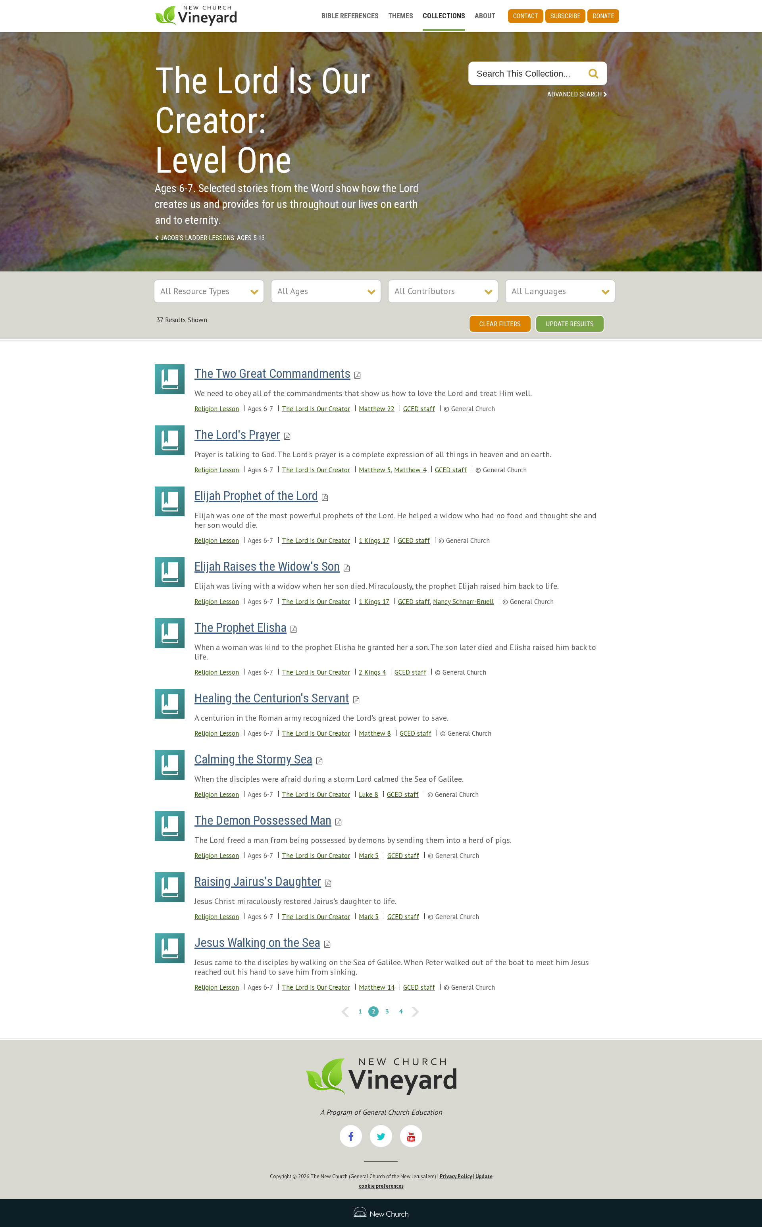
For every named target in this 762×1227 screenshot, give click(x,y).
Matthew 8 (375, 733)
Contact (525, 16)
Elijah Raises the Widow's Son (267, 566)
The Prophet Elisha (240, 627)
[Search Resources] (593, 73)
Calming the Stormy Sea (253, 759)
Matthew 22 (376, 408)
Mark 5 (369, 855)
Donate (603, 16)
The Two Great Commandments (272, 373)
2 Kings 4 (372, 672)
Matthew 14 (376, 987)
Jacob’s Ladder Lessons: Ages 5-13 (212, 238)
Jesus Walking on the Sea (257, 942)
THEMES (400, 16)
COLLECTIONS (444, 16)
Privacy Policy (456, 1176)
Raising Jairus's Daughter (257, 881)
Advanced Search (574, 94)
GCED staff (419, 408)
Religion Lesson (216, 408)
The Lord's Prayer (237, 434)
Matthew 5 (375, 469)
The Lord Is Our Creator (316, 408)
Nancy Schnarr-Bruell (463, 601)
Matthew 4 (410, 469)
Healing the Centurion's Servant (271, 698)
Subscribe (565, 16)
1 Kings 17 (374, 540)
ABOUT (485, 16)
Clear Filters (500, 324)
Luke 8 (368, 794)
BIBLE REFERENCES (350, 16)
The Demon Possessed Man (262, 820)
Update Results (570, 324)
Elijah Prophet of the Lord (256, 495)
